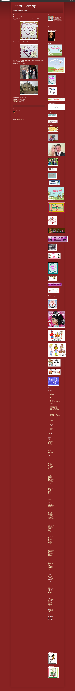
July (50, 423)
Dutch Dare (49, 492)
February (51, 429)
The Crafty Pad (50, 498)
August (51, 421)
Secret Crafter (50, 526)
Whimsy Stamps (50, 481)
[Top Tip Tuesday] (54, 297)
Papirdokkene (50, 500)
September (51, 420)
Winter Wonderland (51, 550)
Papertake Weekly (50, 457)
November (51, 394)
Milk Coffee (49, 499)
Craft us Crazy (50, 495)
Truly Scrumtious (50, 578)
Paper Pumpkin (52, 400)
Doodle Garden (50, 570)
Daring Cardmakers (51, 505)
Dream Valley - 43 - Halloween (54, 409)
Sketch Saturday (50, 527)
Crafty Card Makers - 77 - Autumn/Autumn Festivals (54, 408)
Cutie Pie (49, 451)
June (50, 424)
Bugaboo (49, 594)
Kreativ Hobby (50, 602)
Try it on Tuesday (50, 466)
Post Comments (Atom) (20, 119)
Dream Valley (50, 560)
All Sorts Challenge (51, 525)
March (51, 428)
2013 (50, 392)
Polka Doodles (50, 504)
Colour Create (50, 576)
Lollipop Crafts (50, 449)
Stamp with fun (50, 446)
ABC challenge (50, 592)
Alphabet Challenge (51, 518)
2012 (50, 393)
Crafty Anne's (50, 513)
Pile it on (49, 565)
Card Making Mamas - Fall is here (55, 416)
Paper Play (49, 493)
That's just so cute (50, 580)
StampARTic (50, 603)
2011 (50, 432)
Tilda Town (49, 520)
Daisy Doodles (50, 605)
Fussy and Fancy (50, 515)
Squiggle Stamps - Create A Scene (55, 415)
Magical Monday (50, 441)
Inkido (49, 601)
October (51, 395)
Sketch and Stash (50, 445)
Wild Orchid (49, 450)
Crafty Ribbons (50, 491)
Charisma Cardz (50, 488)
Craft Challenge (50, 494)
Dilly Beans (49, 519)
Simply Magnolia (50, 572)
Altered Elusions (50, 567)
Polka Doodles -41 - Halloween (54, 414)
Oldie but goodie (50, 463)
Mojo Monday (50, 444)
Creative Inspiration (51, 479)
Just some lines (50, 544)
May (50, 425)
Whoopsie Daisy (50, 566)
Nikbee (17, 110)
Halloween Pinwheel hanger (54, 406)
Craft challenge (15, 101)
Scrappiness (50, 604)
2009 (50, 433)
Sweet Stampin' (50, 536)
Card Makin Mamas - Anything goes (55, 401)
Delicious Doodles (16, 100)
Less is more (50, 541)
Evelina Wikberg (24, 5)
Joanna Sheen (50, 590)
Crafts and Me (50, 480)
